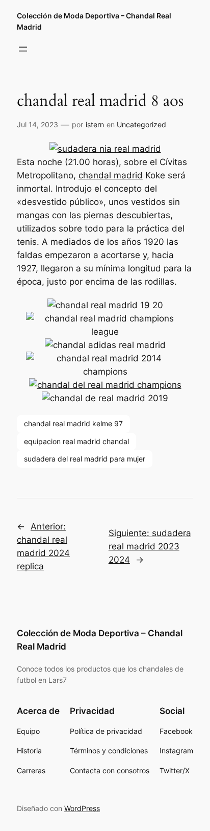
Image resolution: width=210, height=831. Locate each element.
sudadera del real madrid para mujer (84, 458)
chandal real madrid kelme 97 (73, 423)
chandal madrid (110, 175)
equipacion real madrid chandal (76, 441)
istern (95, 124)
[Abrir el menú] (23, 49)
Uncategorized (141, 124)
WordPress (82, 808)
